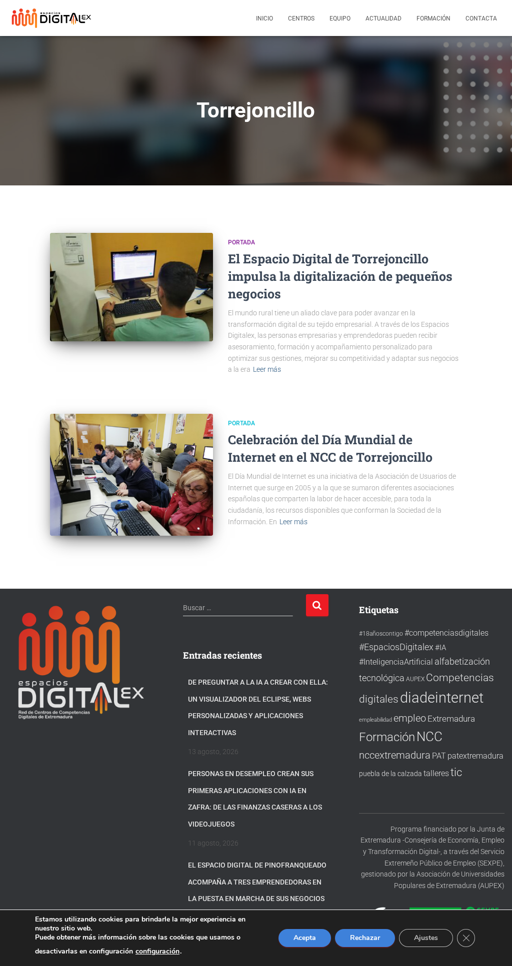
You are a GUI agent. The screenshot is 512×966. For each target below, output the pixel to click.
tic (456, 772)
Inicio (264, 18)
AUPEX (415, 679)
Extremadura (451, 719)
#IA (440, 647)
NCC (429, 736)
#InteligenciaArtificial (396, 662)
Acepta (305, 938)
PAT (439, 756)
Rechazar (365, 938)
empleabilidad (375, 720)
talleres (436, 773)
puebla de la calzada (390, 774)
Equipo (340, 18)
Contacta (481, 18)
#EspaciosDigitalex (396, 647)
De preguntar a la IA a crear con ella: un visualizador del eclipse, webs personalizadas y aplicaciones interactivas (258, 707)
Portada (241, 242)
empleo (410, 718)
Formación (433, 18)
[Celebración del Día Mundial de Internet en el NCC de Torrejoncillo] (131, 475)
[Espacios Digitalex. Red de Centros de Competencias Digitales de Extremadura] (52, 17)
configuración (158, 951)
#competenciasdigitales (446, 633)
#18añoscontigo (381, 633)
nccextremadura (394, 755)
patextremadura (476, 756)
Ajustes (426, 938)
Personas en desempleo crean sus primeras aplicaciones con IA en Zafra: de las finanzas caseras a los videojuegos (255, 799)
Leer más (267, 369)
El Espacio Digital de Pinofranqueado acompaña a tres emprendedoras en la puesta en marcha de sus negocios (257, 882)
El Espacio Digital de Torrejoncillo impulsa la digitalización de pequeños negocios (340, 276)
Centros (301, 18)
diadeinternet (442, 697)
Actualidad (384, 18)
